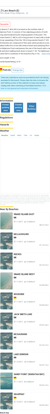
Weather (4, 135)
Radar (37, 135)
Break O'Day (10, 13)
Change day (18, 70)
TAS (1, 13)
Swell (12, 135)
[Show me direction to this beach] (27, 13)
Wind (19, 135)
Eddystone (20, 13)
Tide (25, 135)
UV (31, 135)
